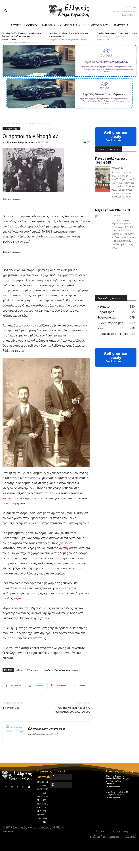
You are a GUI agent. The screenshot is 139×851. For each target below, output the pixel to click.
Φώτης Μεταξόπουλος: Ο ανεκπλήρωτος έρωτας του (72, 709)
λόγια (17, 598)
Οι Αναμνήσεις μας (12, 123)
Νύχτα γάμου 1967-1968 (112, 210)
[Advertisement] (45, 207)
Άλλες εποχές (33, 670)
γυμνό (7, 498)
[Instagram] (12, 787)
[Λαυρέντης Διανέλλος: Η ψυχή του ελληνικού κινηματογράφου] (134, 793)
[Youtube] (29, 787)
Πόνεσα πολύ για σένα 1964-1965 (111, 160)
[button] (6, 10)
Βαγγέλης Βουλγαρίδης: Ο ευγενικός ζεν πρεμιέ (117, 33)
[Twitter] (17, 787)
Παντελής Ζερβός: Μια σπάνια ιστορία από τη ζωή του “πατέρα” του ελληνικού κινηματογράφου (21, 36)
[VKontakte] (23, 787)
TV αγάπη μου (11, 707)
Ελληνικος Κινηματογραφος (21, 142)
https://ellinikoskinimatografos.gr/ (43, 734)
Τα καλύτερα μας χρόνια (66, 670)
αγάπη (63, 548)
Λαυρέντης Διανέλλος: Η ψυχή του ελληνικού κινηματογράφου (117, 794)
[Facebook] (6, 787)
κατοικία (79, 568)
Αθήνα (19, 670)
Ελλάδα (46, 670)
